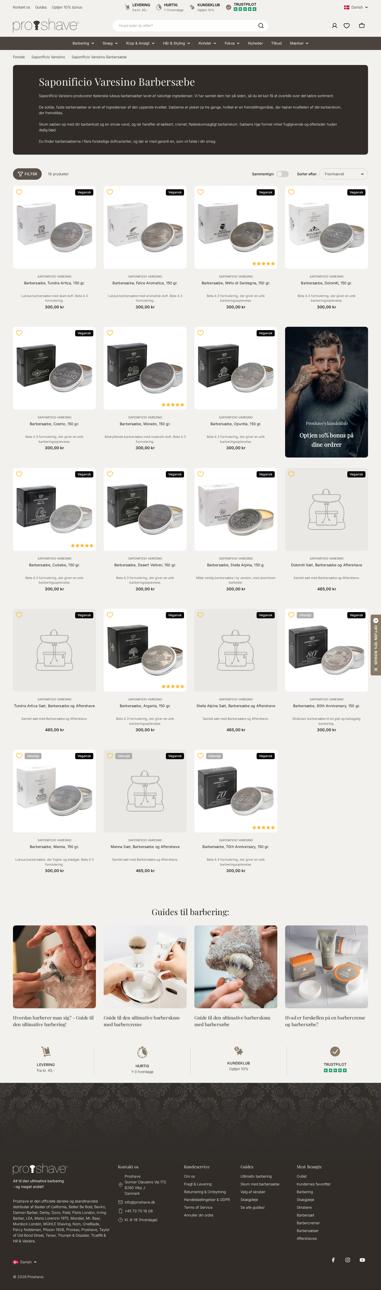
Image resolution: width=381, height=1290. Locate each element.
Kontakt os (21, 7)
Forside (19, 57)
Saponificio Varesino (48, 57)
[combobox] (190, 25)
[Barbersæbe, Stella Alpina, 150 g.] (235, 509)
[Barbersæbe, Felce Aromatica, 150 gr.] (145, 227)
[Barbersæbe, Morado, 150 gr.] (145, 368)
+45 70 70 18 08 (139, 1211)
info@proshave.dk (140, 1202)
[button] (376, 644)
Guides (41, 7)
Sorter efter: (307, 174)
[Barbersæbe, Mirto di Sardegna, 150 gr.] (235, 227)
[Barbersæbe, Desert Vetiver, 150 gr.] (145, 509)
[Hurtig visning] (89, 196)
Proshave (35, 1276)
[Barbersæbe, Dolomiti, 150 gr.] (326, 227)
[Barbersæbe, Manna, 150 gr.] (54, 791)
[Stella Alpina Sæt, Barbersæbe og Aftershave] (235, 650)
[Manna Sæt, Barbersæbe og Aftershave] (145, 791)
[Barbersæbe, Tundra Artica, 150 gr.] (54, 227)
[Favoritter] (346, 25)
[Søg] (261, 26)
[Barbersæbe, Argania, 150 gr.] (145, 650)
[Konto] (334, 26)
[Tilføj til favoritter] (19, 192)
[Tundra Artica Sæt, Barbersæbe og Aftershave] (54, 650)
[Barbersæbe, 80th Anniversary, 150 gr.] (326, 650)
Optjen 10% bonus (67, 7)
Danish (357, 7)
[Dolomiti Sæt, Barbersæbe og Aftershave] (326, 509)
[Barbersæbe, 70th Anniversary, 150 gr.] (235, 791)
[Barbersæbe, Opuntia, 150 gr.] (235, 368)
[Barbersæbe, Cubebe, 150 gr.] (54, 509)
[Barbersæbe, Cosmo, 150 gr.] (54, 368)
